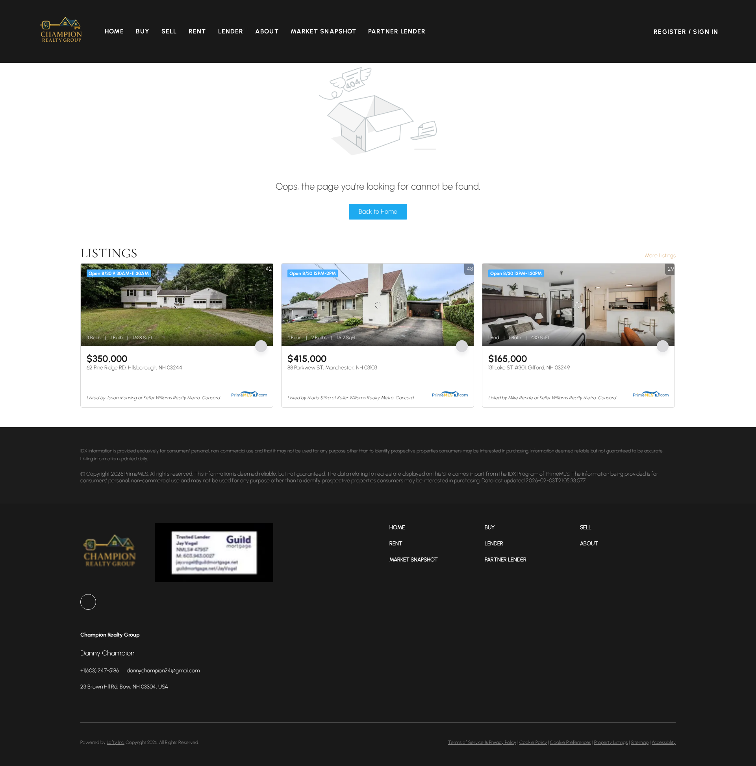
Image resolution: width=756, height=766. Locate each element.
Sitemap (640, 742)
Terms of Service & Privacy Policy (482, 742)
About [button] (267, 31)
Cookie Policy (533, 742)
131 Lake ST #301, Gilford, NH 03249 (529, 367)
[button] (61, 31)
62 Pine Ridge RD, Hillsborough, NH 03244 (134, 367)
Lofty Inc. (115, 742)
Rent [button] (197, 31)
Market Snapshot (324, 31)
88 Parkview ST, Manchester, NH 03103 (332, 367)
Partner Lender (397, 31)
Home (114, 31)
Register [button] (670, 31)
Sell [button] (169, 31)
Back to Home (378, 211)
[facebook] (88, 602)
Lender (231, 31)
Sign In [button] (705, 31)
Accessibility (664, 742)
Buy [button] (142, 31)
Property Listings (611, 742)
